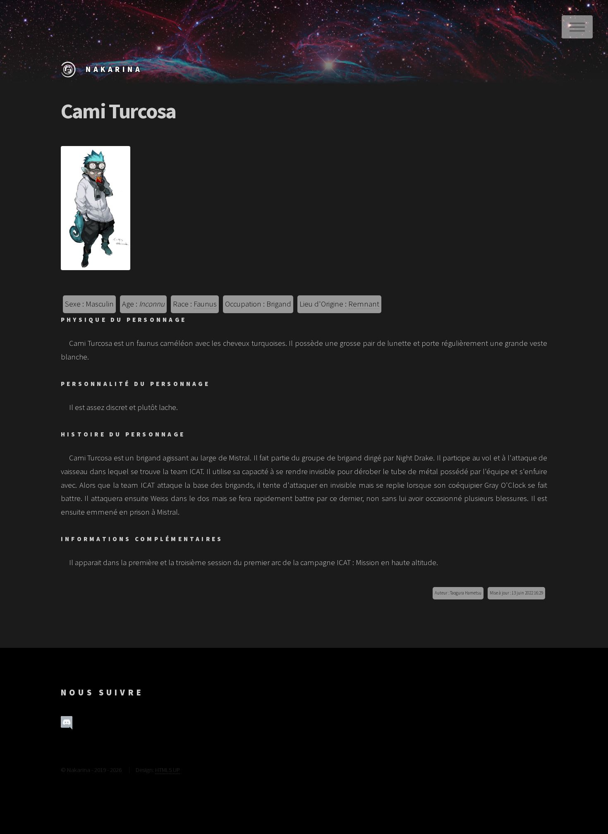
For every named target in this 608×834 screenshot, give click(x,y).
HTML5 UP (167, 770)
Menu (577, 26)
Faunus (205, 304)
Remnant (363, 304)
